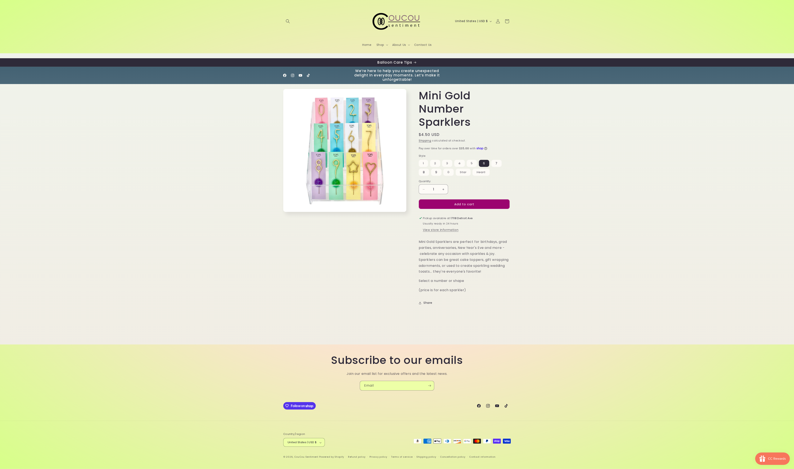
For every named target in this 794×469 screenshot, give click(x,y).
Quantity (424, 181)
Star (465, 173)
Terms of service (402, 457)
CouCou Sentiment (306, 457)
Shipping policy (426, 457)
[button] (287, 21)
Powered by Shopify (331, 457)
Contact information (482, 457)
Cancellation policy (452, 457)
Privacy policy (378, 457)
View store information (440, 230)
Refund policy (357, 457)
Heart (483, 173)
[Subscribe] (429, 386)
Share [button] (427, 303)
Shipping (425, 140)
